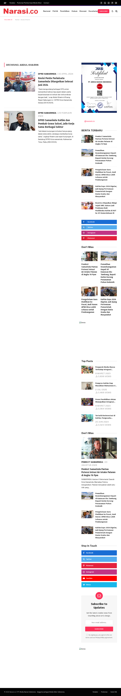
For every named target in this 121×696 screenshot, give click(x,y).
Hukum (74, 11)
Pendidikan (64, 11)
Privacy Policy (100, 637)
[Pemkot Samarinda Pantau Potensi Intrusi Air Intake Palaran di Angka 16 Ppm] (87, 139)
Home (17, 20)
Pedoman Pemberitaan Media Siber (29, 3)
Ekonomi (83, 11)
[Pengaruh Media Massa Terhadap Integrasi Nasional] (87, 370)
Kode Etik (113, 692)
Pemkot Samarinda (92, 462)
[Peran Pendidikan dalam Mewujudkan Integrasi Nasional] (87, 402)
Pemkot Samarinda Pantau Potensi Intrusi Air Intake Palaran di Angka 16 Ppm (105, 140)
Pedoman (104, 692)
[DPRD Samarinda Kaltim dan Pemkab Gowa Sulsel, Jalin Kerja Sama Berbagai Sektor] (19, 120)
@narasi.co (89, 121)
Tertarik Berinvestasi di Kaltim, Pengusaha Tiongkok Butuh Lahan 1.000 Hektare (105, 416)
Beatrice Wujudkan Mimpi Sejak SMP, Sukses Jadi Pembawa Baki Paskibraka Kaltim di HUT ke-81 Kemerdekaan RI (106, 208)
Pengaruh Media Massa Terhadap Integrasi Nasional (105, 368)
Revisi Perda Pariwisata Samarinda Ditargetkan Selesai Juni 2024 (55, 81)
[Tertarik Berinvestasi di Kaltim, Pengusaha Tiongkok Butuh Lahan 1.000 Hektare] (87, 418)
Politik (55, 11)
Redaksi (12, 3)
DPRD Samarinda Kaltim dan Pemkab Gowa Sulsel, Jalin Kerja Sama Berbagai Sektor (56, 123)
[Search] (116, 11)
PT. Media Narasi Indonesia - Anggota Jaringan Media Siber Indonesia (40, 692)
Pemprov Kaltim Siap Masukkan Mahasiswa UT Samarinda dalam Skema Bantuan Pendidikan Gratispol (105, 384)
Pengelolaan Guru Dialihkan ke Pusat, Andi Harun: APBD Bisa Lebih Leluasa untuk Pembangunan (105, 175)
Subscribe (103, 11)
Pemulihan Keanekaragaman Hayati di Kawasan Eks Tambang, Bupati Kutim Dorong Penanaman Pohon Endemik (106, 156)
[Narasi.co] (21, 11)
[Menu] (5, 3)
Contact (46, 3)
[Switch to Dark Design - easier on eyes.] (112, 11)
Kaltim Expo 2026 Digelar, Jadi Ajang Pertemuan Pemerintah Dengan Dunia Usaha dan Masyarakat (106, 191)
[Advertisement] (60, 41)
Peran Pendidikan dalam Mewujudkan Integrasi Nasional (105, 400)
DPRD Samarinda (47, 74)
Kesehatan (93, 11)
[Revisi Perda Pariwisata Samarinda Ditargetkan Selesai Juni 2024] (19, 81)
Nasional (46, 11)
